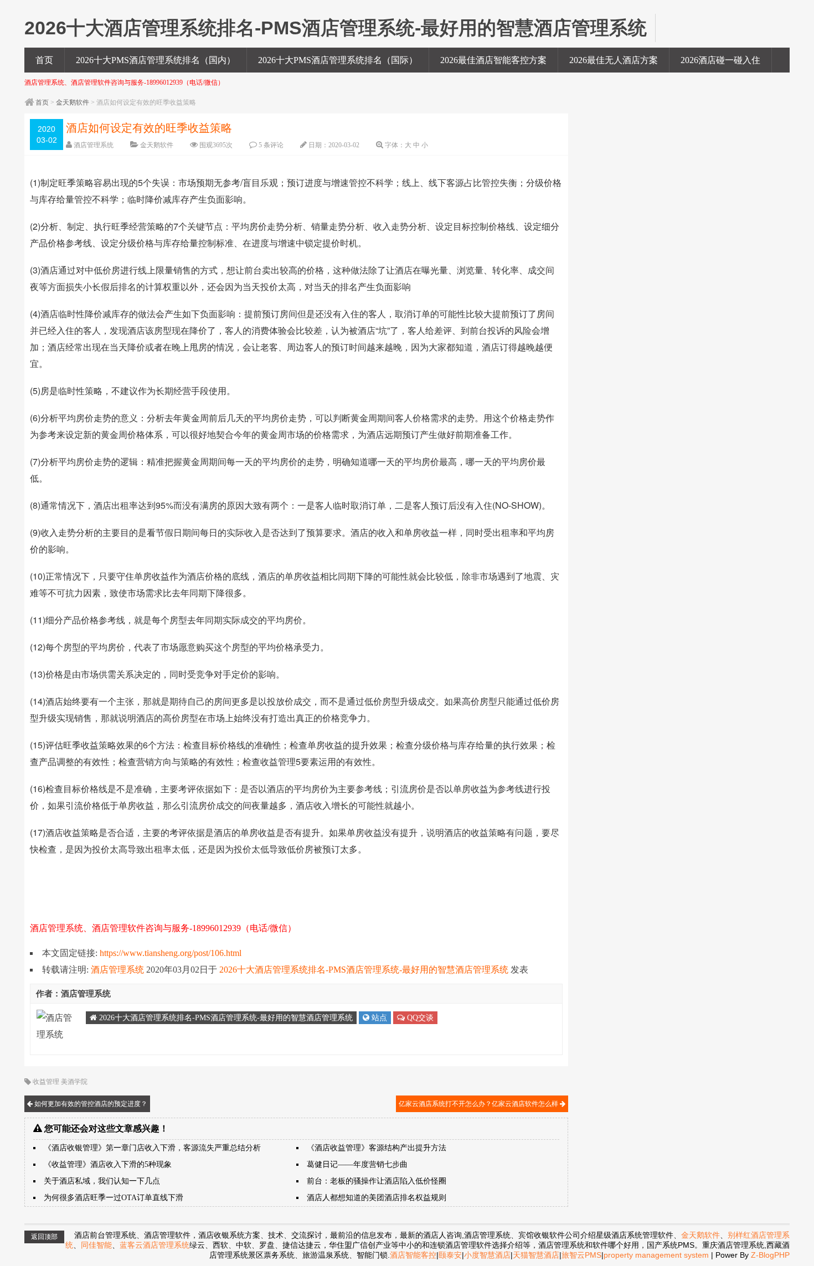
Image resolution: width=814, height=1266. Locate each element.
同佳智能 (96, 1245)
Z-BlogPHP (770, 1255)
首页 (44, 60)
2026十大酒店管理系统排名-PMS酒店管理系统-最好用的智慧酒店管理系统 (363, 969)
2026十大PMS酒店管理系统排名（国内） (155, 60)
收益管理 (46, 1082)
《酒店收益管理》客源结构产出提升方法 (376, 1148)
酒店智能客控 (413, 1255)
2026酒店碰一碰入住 (720, 60)
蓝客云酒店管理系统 (154, 1245)
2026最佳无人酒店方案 (613, 60)
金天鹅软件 (72, 102)
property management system (656, 1255)
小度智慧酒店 (487, 1255)
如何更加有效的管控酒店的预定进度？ (90, 1104)
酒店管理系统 (94, 145)
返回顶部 (44, 1237)
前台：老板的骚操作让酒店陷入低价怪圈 (376, 1181)
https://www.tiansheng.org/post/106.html (170, 953)
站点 (378, 1018)
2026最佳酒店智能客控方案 (493, 60)
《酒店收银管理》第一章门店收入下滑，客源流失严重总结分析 (152, 1148)
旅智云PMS (581, 1255)
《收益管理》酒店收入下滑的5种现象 (108, 1164)
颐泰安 (450, 1255)
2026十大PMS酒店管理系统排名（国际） (338, 60)
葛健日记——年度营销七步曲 (357, 1164)
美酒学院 (74, 1082)
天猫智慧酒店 (536, 1255)
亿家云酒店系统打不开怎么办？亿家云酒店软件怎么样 (479, 1104)
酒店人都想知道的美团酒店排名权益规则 (376, 1197)
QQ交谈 (419, 1018)
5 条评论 (271, 145)
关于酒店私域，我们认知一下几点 (102, 1181)
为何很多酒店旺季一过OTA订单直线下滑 (113, 1197)
